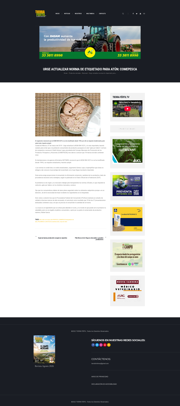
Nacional (84, 73)
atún (40, 219)
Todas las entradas (75, 73)
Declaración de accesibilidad (104, 384)
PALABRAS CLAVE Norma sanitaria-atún (48, 221)
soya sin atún (63, 221)
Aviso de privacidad (99, 376)
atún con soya (46, 219)
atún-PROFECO (54, 219)
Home (66, 73)
